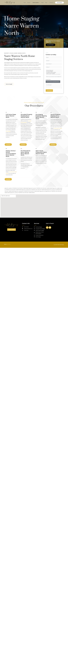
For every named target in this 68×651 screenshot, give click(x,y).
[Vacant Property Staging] (53, 73)
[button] (30, 2)
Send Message (49, 90)
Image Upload (48, 79)
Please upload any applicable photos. (53, 81)
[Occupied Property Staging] (53, 72)
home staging (8, 131)
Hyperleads (9, 244)
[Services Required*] (53, 70)
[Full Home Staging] (53, 71)
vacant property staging (58, 128)
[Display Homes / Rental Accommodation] (53, 74)
